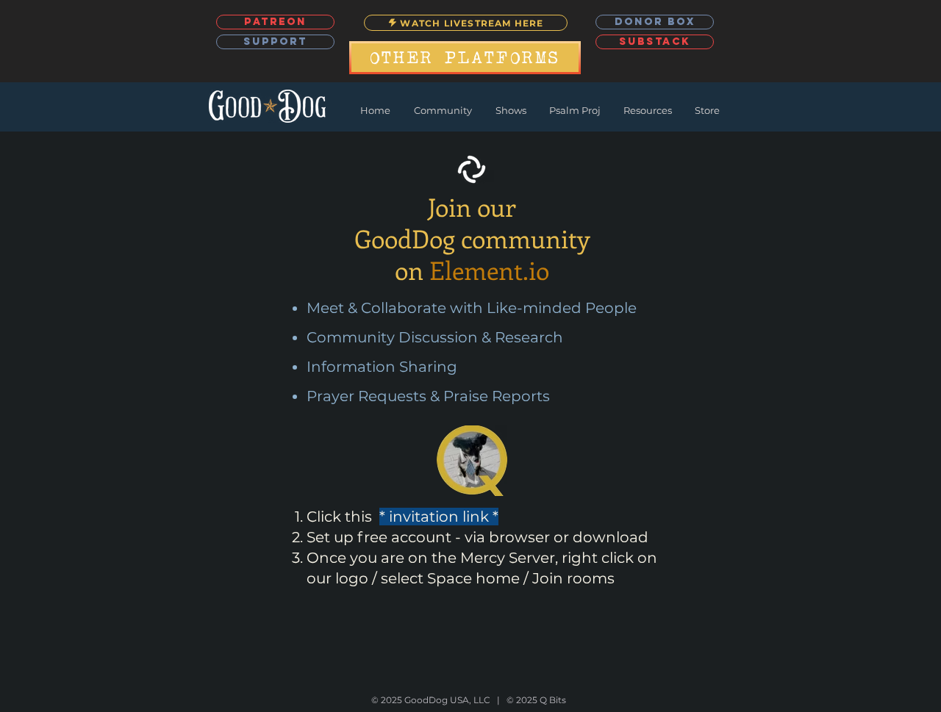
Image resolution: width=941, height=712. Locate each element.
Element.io (489, 270)
